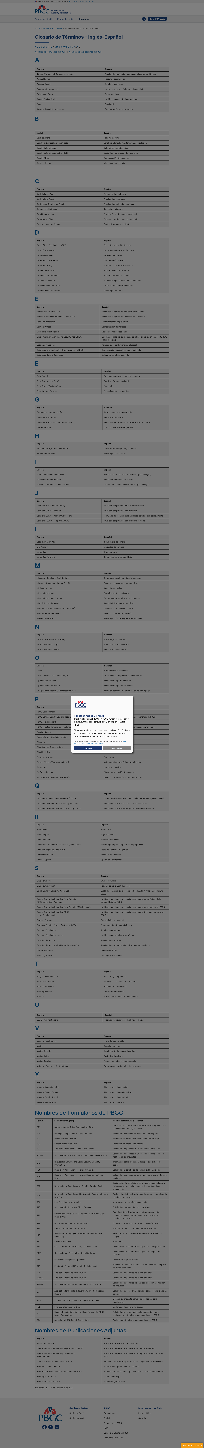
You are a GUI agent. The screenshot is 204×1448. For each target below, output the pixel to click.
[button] (192, 1445)
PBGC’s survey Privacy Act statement (92, 743)
